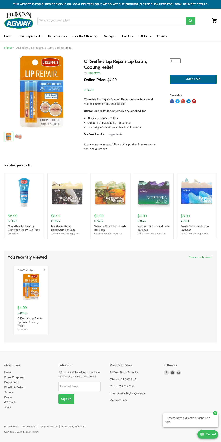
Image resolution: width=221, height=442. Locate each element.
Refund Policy (30, 426)
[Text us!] (208, 435)
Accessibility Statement (73, 426)
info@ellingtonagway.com (132, 393)
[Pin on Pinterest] (194, 101)
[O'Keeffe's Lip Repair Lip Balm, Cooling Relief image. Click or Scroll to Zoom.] (41, 92)
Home (8, 36)
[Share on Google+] (183, 101)
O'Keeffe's (94, 73)
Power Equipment (29, 36)
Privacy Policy (11, 426)
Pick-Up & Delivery (85, 36)
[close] (44, 269)
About (161, 36)
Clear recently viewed (200, 257)
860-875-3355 (126, 386)
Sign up (66, 399)
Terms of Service (48, 426)
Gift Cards (144, 36)
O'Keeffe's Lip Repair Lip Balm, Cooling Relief (29, 322)
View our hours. (119, 400)
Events (126, 36)
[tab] (94, 135)
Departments (56, 36)
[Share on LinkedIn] (188, 101)
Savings (109, 36)
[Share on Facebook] (172, 101)
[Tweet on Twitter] (177, 101)
